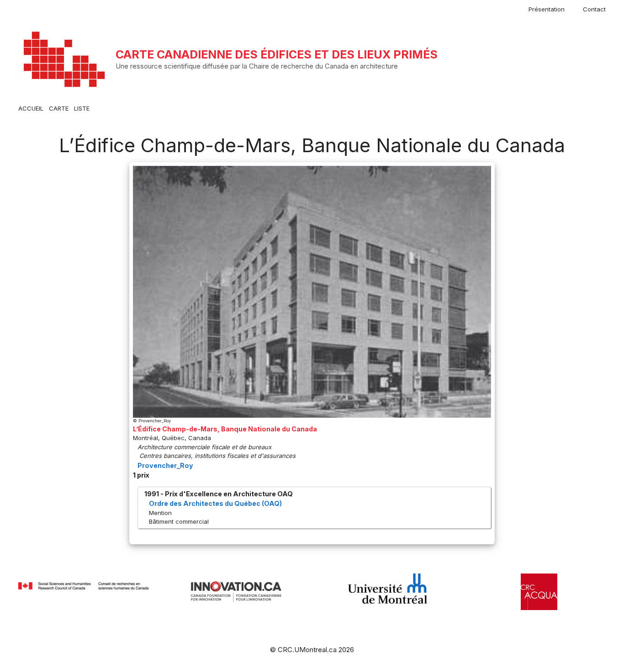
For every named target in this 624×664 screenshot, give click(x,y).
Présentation (547, 9)
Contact (594, 9)
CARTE (59, 108)
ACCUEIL (30, 108)
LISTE (82, 108)
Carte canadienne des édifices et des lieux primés (277, 54)
